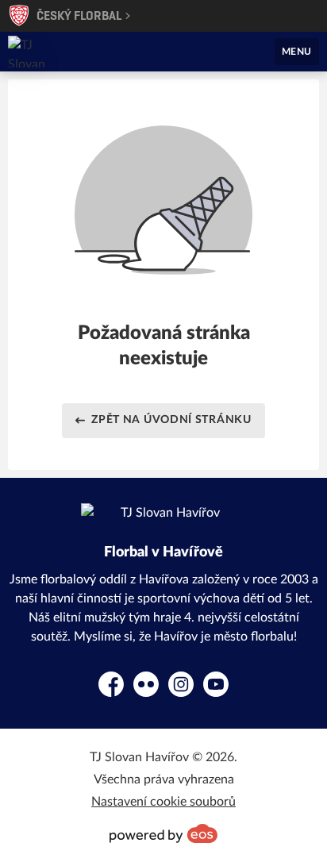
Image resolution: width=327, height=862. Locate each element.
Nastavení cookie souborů (163, 801)
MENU (297, 51)
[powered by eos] (163, 833)
